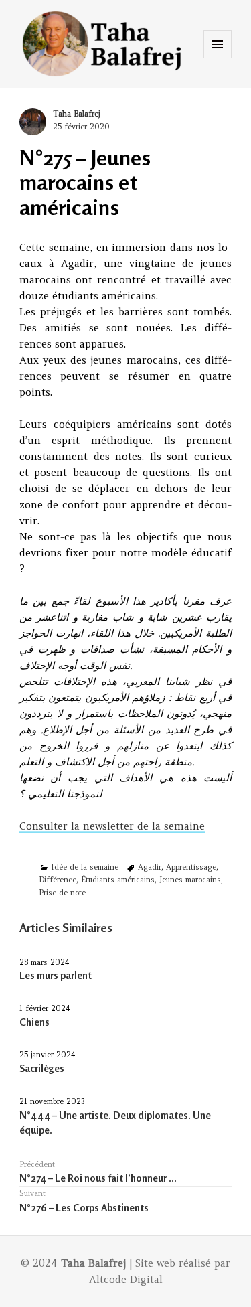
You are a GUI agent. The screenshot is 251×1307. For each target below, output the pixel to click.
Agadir (149, 867)
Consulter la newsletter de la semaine (112, 826)
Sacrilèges (41, 1068)
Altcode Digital (126, 1279)
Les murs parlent (55, 975)
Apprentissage (191, 867)
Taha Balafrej (76, 114)
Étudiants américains (118, 880)
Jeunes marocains (190, 880)
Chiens (34, 1022)
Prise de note (62, 892)
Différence (57, 880)
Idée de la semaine (84, 867)
